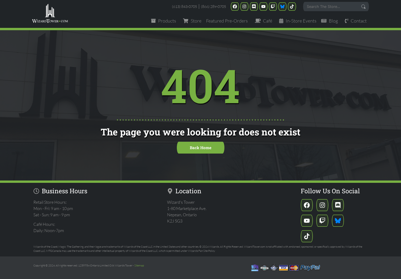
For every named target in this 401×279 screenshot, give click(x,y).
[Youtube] (263, 6)
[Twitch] (273, 6)
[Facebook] (235, 6)
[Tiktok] (292, 6)
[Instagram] (244, 6)
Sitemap (139, 265)
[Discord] (254, 6)
